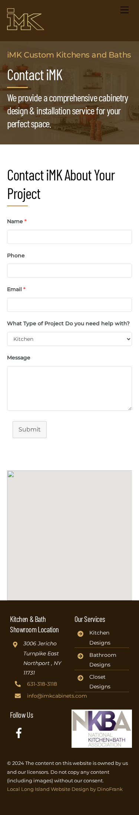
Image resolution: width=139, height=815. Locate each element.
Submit (30, 429)
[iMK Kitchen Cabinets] (25, 27)
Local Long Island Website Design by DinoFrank (65, 789)
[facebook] (20, 733)
